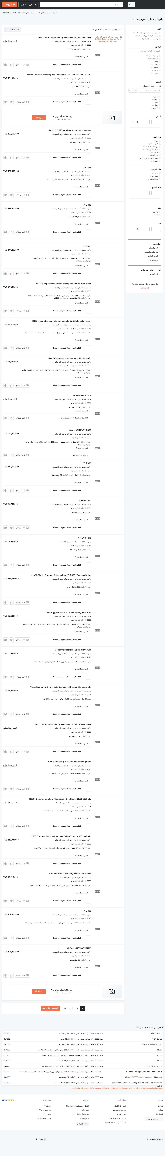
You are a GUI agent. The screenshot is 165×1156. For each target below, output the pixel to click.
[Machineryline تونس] (150, 4)
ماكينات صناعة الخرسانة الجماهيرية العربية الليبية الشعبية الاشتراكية (139, 1088)
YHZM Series (85, 501)
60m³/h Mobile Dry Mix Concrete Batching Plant (69, 762)
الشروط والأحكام (120, 1106)
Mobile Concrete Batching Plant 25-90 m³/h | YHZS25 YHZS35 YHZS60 (59, 75)
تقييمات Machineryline (117, 1118)
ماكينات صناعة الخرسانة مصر (104, 1088)
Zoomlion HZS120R (82, 396)
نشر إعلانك (39, 118)
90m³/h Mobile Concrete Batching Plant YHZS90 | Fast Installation (61, 575)
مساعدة (160, 1110)
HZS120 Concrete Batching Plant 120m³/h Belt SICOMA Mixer (63, 724)
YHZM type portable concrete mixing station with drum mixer (63, 284)
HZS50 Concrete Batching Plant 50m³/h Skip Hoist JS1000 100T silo (60, 799)
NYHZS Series (84, 538)
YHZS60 (87, 246)
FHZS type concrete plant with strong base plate (69, 613)
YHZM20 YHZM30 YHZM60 (79, 948)
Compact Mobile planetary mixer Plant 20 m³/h (70, 874)
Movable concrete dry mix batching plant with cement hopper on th (60, 687)
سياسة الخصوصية (119, 1110)
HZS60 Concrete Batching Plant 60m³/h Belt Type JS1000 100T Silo (60, 836)
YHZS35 (87, 168)
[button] (11, 64)
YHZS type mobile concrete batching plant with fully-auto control (61, 321)
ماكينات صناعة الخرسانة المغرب (82, 1088)
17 (65, 1008)
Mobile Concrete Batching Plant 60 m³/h (73, 650)
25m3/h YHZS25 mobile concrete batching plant (69, 130)
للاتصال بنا (159, 1114)
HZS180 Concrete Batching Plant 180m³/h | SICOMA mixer (64, 37)
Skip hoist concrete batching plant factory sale (69, 358)
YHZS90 (87, 205)
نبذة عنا (160, 1106)
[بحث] (120, 4)
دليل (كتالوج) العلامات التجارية (115, 1122)
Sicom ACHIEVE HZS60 (80, 430)
